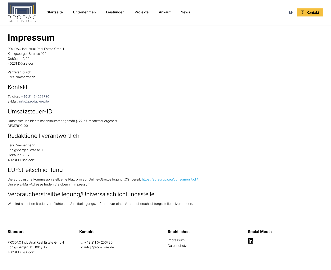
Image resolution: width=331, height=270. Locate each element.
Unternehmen (84, 12)
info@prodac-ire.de (34, 101)
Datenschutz (177, 246)
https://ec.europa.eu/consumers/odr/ (170, 179)
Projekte (142, 12)
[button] (291, 12)
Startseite (55, 12)
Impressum (183, 240)
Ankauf (165, 12)
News (185, 12)
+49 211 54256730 (35, 96)
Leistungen (115, 12)
